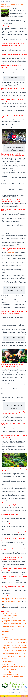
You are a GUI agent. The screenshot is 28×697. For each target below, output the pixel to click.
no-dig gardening (9, 369)
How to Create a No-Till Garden (8, 672)
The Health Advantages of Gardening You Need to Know (13, 615)
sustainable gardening (10, 252)
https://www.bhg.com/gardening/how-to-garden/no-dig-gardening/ (14, 606)
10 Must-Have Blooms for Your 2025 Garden (11, 613)
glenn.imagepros (19, 8)
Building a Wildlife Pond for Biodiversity (10, 669)
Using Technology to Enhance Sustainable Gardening (13, 676)
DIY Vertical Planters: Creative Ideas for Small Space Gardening (15, 645)
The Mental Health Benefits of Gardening (10, 674)
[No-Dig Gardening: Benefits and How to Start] (5, 17)
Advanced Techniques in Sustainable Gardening (12, 671)
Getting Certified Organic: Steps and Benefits (11, 677)
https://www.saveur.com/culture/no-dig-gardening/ (11, 601)
